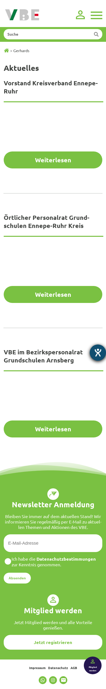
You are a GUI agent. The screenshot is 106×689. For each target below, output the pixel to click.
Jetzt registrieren (53, 642)
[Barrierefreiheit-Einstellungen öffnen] (98, 352)
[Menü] (96, 14)
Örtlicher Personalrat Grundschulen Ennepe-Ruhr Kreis (46, 221)
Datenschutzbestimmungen (66, 559)
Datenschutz (58, 668)
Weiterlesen (53, 160)
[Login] (80, 14)
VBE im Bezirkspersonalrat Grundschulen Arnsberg (43, 356)
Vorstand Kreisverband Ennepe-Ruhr (51, 87)
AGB (74, 668)
